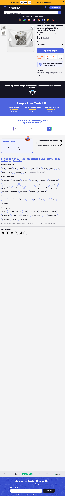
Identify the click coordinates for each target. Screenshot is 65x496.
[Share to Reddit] (21, 233)
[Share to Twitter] (3, 233)
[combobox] (31, 12)
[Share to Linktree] (12, 233)
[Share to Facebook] (7, 233)
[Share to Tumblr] (25, 233)
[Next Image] (31, 40)
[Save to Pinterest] (16, 233)
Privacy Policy (29, 494)
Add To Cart (50, 51)
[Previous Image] (10, 40)
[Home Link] (14, 8)
